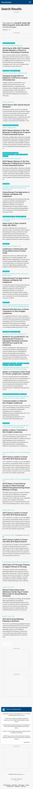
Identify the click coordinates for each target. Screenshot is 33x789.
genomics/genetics (8, 154)
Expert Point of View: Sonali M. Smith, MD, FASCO (14, 224)
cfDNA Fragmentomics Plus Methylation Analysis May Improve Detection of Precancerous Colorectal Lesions (16, 737)
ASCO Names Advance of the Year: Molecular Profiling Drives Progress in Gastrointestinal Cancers (16, 132)
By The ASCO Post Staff (8, 45)
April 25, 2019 (11, 510)
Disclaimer (17, 786)
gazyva (27, 363)
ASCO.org (23, 786)
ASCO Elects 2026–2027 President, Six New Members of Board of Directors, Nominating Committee (16, 50)
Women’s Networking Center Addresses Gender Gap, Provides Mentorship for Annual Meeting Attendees (15, 593)
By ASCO (5, 102)
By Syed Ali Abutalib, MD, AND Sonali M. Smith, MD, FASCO (16, 304)
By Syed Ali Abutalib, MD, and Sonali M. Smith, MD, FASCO (16, 367)
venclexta (18, 365)
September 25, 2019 (8, 369)
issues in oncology (9, 43)
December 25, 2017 (25, 562)
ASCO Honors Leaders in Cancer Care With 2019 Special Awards (15, 458)
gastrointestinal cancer (10, 125)
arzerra (5, 365)
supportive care (21, 216)
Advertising (14, 785)
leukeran (13, 363)
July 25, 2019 (6, 427)
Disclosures (21, 785)
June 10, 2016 (11, 616)
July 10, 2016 (11, 587)
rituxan (11, 365)
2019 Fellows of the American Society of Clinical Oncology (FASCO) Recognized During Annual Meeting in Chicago (16, 487)
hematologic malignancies (11, 394)
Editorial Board (7, 785)
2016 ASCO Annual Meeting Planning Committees (13, 620)
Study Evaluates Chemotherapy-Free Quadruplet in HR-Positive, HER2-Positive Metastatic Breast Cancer (16, 726)
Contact (27, 785)
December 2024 (18, 45)
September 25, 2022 (22, 73)
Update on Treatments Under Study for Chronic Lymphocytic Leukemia (16, 373)
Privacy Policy (10, 786)
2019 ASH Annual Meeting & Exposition (20, 306)
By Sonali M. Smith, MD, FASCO (10, 73)
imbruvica (20, 363)
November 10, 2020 (15, 219)
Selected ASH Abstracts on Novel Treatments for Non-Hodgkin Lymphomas (16, 311)
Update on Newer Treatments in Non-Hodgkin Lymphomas (15, 431)
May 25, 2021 (11, 102)
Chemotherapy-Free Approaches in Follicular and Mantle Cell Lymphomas (16, 194)
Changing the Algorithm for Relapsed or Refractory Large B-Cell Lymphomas (15, 78)
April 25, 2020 (6, 306)
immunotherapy (15, 70)
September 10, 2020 (16, 246)
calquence (6, 363)
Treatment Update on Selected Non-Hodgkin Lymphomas (15, 402)
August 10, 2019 (7, 398)
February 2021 (18, 158)
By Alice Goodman (7, 246)
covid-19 (5, 156)
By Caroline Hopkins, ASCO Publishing (11, 562)
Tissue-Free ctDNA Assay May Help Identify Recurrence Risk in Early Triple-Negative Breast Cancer (16, 720)
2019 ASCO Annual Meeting (20, 369)
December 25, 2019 (22, 334)
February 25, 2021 (12, 127)
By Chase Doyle (6, 219)
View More (27, 742)
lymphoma (6, 70)
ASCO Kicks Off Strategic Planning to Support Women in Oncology (16, 566)
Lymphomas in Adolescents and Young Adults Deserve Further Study (15, 251)
